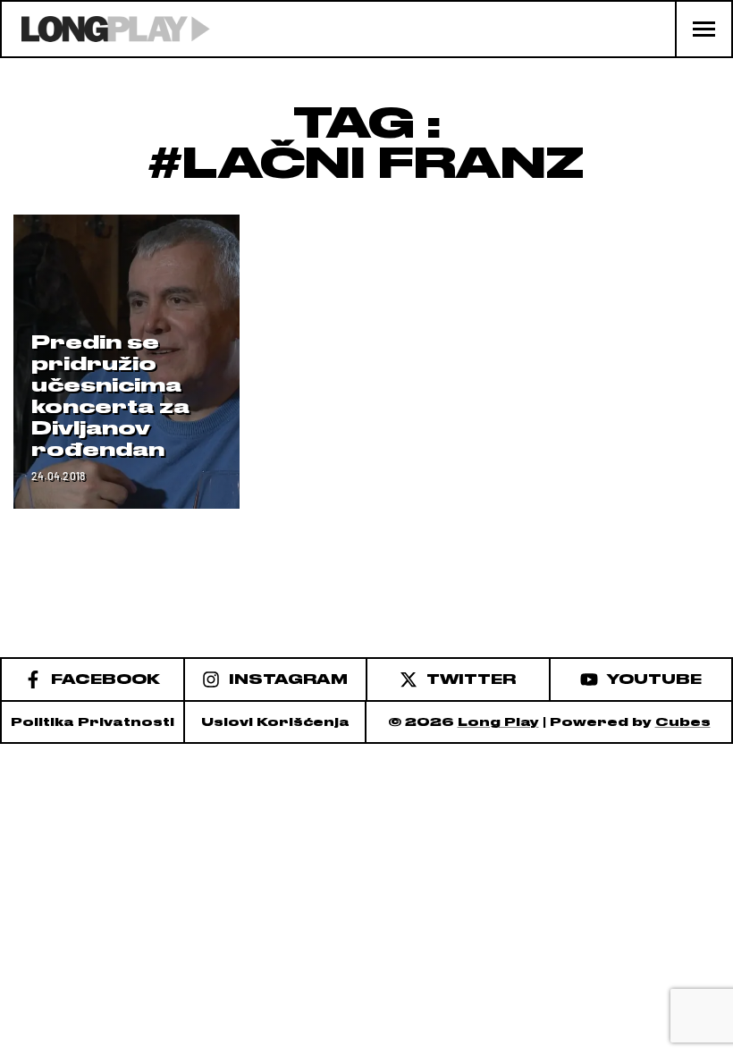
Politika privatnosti (92, 722)
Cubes (683, 722)
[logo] (106, 29)
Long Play (498, 722)
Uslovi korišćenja (275, 722)
